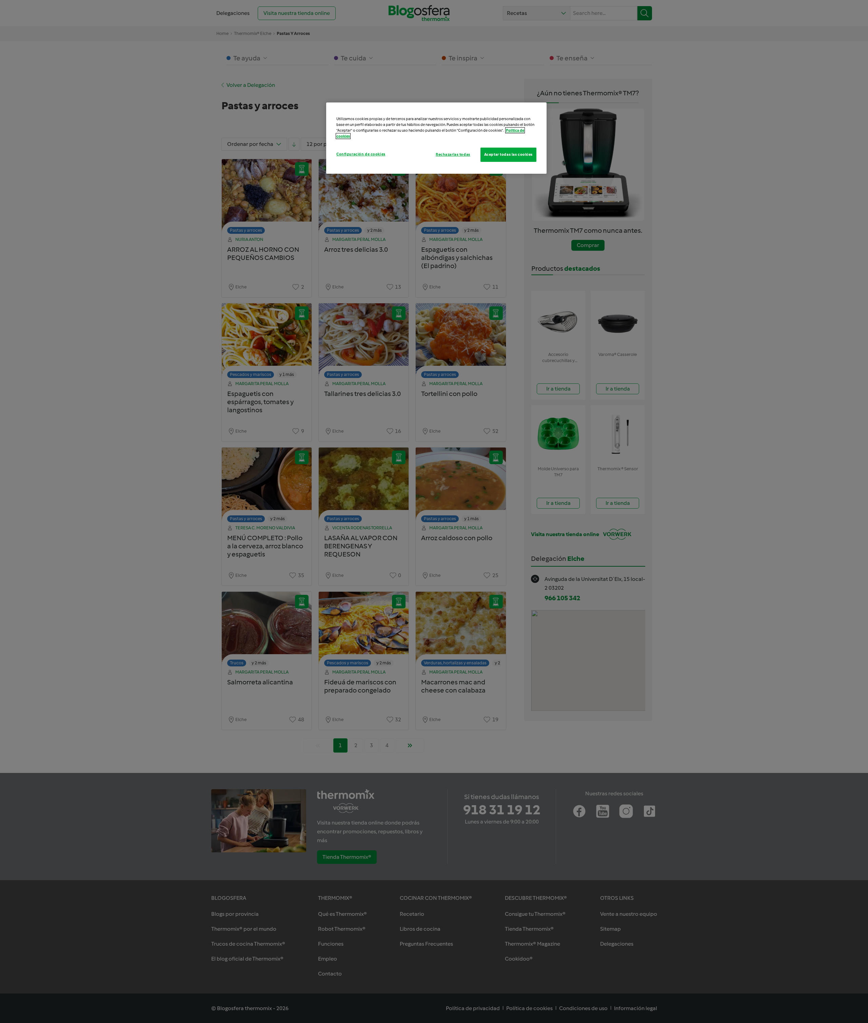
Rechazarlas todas (453, 154)
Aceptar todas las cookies (508, 154)
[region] (436, 138)
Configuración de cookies (361, 154)
